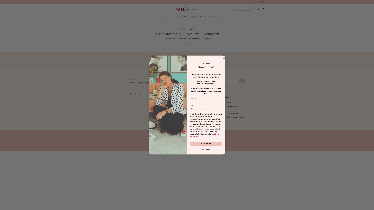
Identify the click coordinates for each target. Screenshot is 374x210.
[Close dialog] (224, 56)
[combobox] (193, 109)
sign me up (206, 144)
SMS (191, 105)
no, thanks (206, 149)
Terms (197, 136)
